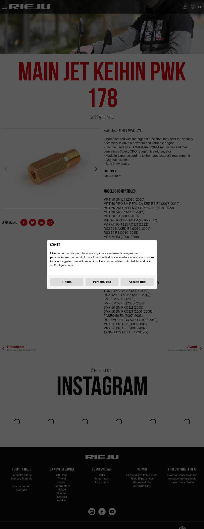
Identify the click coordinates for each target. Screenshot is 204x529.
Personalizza (102, 281)
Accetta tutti (137, 281)
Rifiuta (67, 281)
